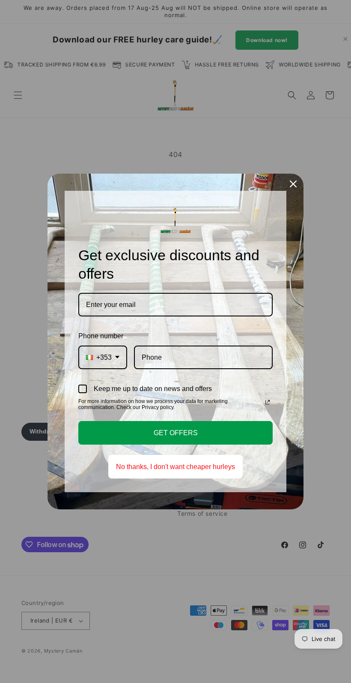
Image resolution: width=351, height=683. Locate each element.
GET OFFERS (176, 432)
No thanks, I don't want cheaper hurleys (175, 466)
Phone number (100, 336)
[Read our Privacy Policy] (267, 402)
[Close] (293, 184)
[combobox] (102, 357)
